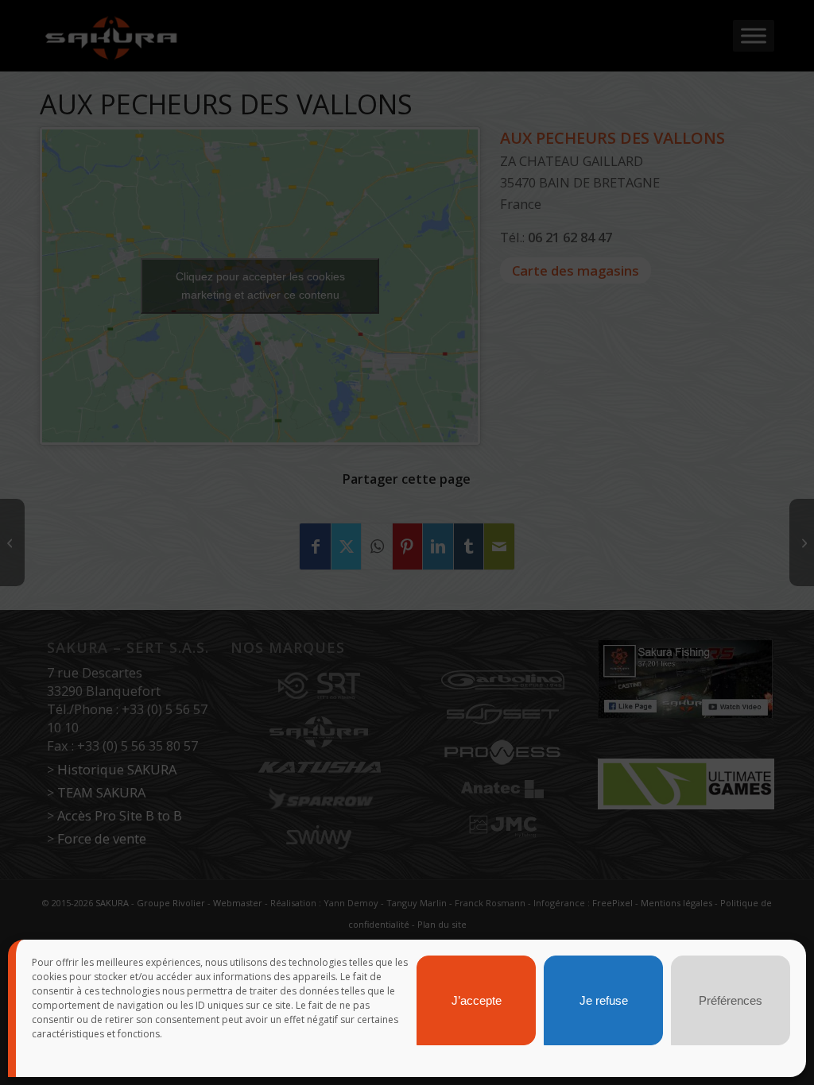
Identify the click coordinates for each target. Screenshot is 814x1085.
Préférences (730, 1000)
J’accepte (477, 1000)
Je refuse (603, 1000)
